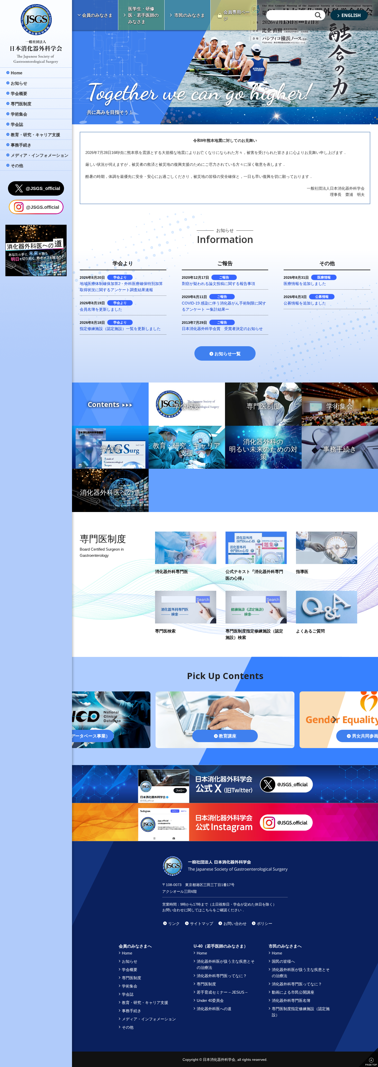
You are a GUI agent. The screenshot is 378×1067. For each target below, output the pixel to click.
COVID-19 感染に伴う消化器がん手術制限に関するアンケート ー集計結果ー (224, 306)
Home (127, 953)
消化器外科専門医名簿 (291, 1000)
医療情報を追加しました (305, 283)
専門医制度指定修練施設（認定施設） (301, 1012)
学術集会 (129, 986)
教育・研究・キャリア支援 (145, 1002)
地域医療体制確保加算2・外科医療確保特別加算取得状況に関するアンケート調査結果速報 (121, 286)
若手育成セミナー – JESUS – (222, 992)
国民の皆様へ (283, 961)
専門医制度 (131, 978)
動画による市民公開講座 (293, 992)
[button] (113, 717)
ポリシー (264, 923)
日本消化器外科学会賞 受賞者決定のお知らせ (222, 328)
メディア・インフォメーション (149, 1019)
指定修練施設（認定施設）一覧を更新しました (120, 328)
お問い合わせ (235, 923)
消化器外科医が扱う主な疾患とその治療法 (226, 964)
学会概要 (129, 969)
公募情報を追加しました (305, 303)
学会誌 (127, 994)
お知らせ (129, 961)
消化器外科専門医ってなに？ (222, 976)
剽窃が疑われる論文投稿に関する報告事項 (218, 283)
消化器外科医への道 (214, 1009)
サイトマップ (201, 923)
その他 (127, 1027)
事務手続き (131, 1011)
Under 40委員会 (210, 1000)
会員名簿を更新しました (101, 309)
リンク (174, 923)
